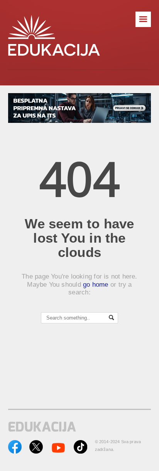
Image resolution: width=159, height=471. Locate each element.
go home (95, 284)
